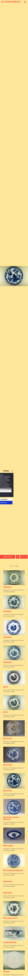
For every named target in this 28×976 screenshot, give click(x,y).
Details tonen (5, 494)
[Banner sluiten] (11, 470)
